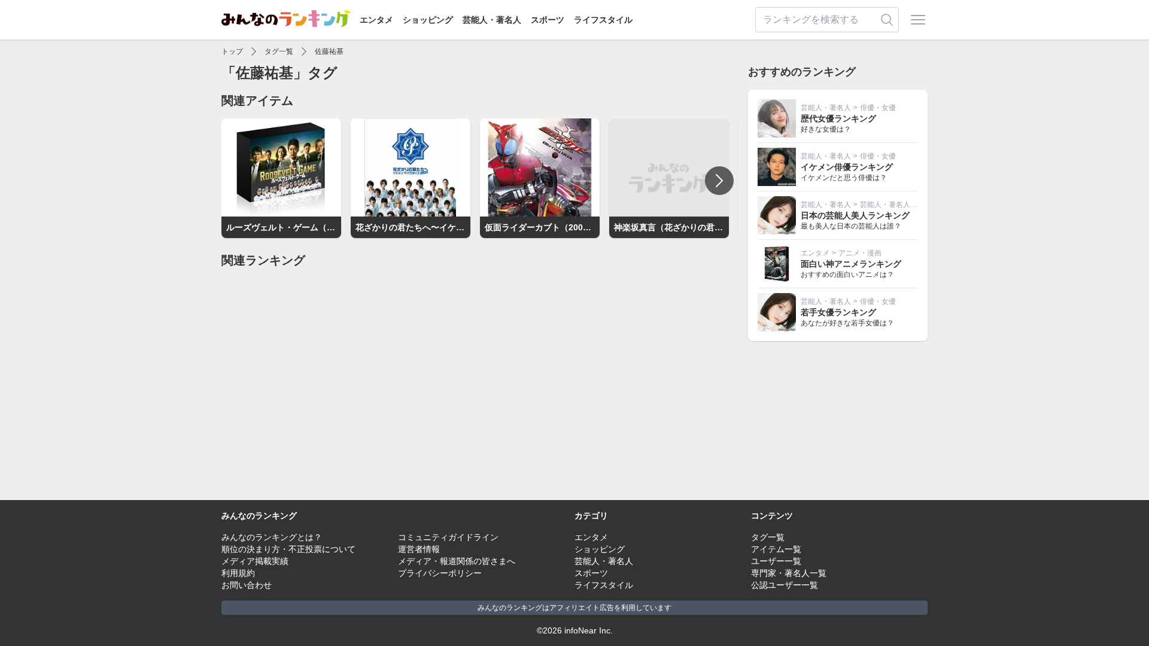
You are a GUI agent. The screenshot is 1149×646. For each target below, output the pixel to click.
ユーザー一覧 (776, 561)
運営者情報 (419, 549)
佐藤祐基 (329, 51)
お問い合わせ (246, 585)
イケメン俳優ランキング (847, 167)
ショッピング (428, 20)
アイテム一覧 (776, 549)
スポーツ (547, 20)
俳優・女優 (878, 107)
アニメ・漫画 (859, 253)
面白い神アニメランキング (851, 264)
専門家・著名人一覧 (788, 573)
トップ (232, 51)
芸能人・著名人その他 (896, 204)
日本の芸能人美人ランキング (855, 215)
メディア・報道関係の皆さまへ (456, 561)
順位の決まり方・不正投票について (288, 549)
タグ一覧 (279, 51)
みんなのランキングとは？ (271, 537)
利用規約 (238, 573)
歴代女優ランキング (838, 118)
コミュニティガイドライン (448, 537)
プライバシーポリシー (440, 573)
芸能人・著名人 (492, 20)
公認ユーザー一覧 (784, 585)
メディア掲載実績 (254, 561)
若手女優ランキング (838, 312)
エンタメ (376, 20)
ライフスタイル (603, 20)
